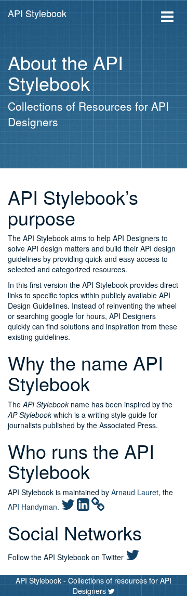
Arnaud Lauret (134, 492)
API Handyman (32, 506)
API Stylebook (37, 13)
